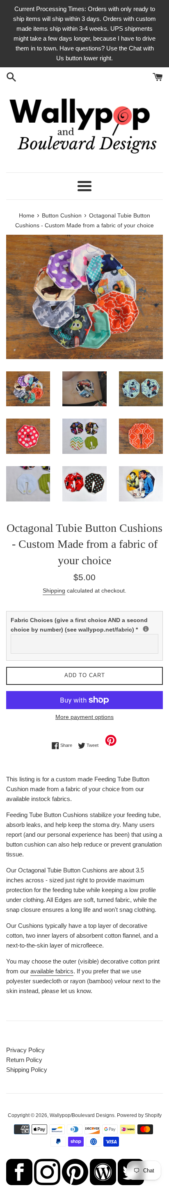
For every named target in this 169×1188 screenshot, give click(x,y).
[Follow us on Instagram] (47, 1182)
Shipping (54, 590)
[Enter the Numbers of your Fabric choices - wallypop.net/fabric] (146, 629)
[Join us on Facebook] (19, 1182)
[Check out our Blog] (103, 1182)
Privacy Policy (25, 1049)
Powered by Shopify (139, 1115)
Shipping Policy (26, 1069)
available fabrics (51, 971)
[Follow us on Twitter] (131, 1182)
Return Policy (24, 1059)
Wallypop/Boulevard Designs (82, 1115)
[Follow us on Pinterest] (75, 1182)
